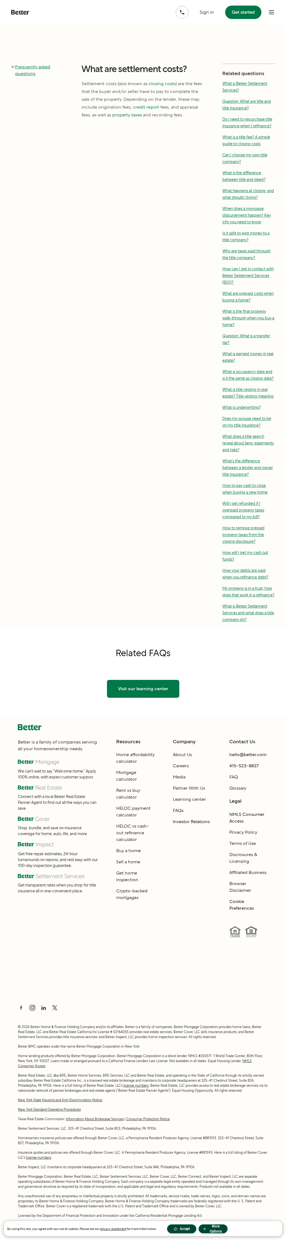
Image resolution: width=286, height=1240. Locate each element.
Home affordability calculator (135, 758)
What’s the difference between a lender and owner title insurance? (247, 468)
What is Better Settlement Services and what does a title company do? (248, 613)
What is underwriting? (241, 407)
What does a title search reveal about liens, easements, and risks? (248, 443)
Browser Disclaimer (240, 887)
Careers (181, 765)
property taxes (127, 115)
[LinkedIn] (43, 1007)
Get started (243, 12)
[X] (54, 1007)
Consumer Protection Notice (148, 1119)
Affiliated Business (247, 872)
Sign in (207, 12)
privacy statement (113, 1229)
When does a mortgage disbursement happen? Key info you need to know (246, 215)
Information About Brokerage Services (95, 1119)
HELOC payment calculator (133, 811)
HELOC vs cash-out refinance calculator (132, 833)
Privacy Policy (243, 832)
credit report (146, 107)
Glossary (237, 788)
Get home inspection (127, 876)
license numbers (136, 1085)
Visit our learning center (143, 688)
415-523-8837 (244, 765)
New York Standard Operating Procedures (49, 1109)
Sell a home (128, 861)
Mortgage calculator (126, 776)
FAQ (233, 777)
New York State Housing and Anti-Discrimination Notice (60, 1100)
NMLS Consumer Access (246, 817)
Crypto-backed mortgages (131, 894)
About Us (182, 754)
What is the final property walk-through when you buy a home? (248, 318)
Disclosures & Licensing (243, 858)
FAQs (178, 810)
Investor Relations (191, 821)
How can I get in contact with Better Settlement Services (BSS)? (248, 276)
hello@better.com (247, 754)
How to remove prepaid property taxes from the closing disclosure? (243, 535)
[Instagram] (32, 1007)
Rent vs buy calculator (128, 793)
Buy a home (128, 850)
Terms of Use (242, 843)
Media (179, 777)
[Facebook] (21, 1007)
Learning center (189, 799)
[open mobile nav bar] (271, 12)
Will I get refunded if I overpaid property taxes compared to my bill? (243, 510)
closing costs (162, 83)
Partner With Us (189, 788)
